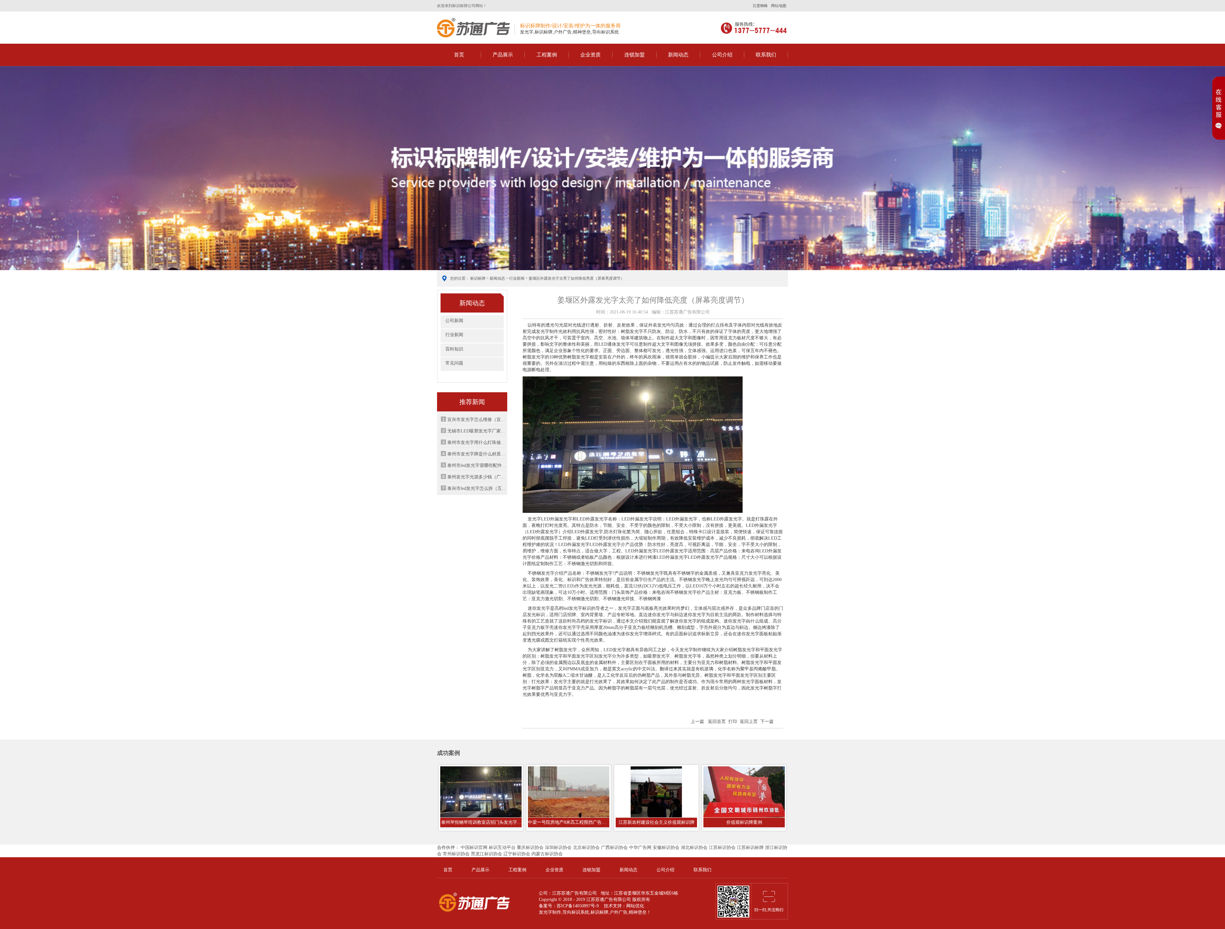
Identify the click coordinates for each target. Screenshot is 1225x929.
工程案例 (547, 54)
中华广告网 (640, 847)
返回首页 (717, 721)
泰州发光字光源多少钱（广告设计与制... (477, 477)
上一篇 (697, 721)
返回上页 (749, 721)
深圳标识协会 (558, 847)
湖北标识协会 (694, 847)
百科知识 (454, 349)
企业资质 (590, 54)
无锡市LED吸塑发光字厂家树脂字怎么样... (477, 431)
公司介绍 (722, 54)
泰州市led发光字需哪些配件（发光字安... (477, 465)
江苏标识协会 (722, 847)
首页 (459, 54)
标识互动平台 (502, 847)
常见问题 (454, 363)
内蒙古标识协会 (547, 854)
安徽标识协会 (666, 847)
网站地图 (778, 6)
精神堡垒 (638, 912)
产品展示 (503, 54)
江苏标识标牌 (750, 847)
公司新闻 (454, 320)
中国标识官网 (474, 847)
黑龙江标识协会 (486, 854)
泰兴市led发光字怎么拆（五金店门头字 (477, 488)
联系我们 (766, 54)
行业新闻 (516, 278)
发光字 (545, 912)
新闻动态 (678, 54)
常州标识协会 (456, 854)
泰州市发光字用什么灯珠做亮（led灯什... (477, 442)
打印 (732, 721)
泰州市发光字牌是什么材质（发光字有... (477, 454)
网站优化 (635, 905)
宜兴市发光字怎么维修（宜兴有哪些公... (477, 419)
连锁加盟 (634, 54)
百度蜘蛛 (760, 6)
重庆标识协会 (530, 847)
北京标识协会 (586, 847)
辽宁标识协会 (516, 854)
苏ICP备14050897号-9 (578, 905)
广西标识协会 (614, 847)
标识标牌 (473, 27)
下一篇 (767, 721)
